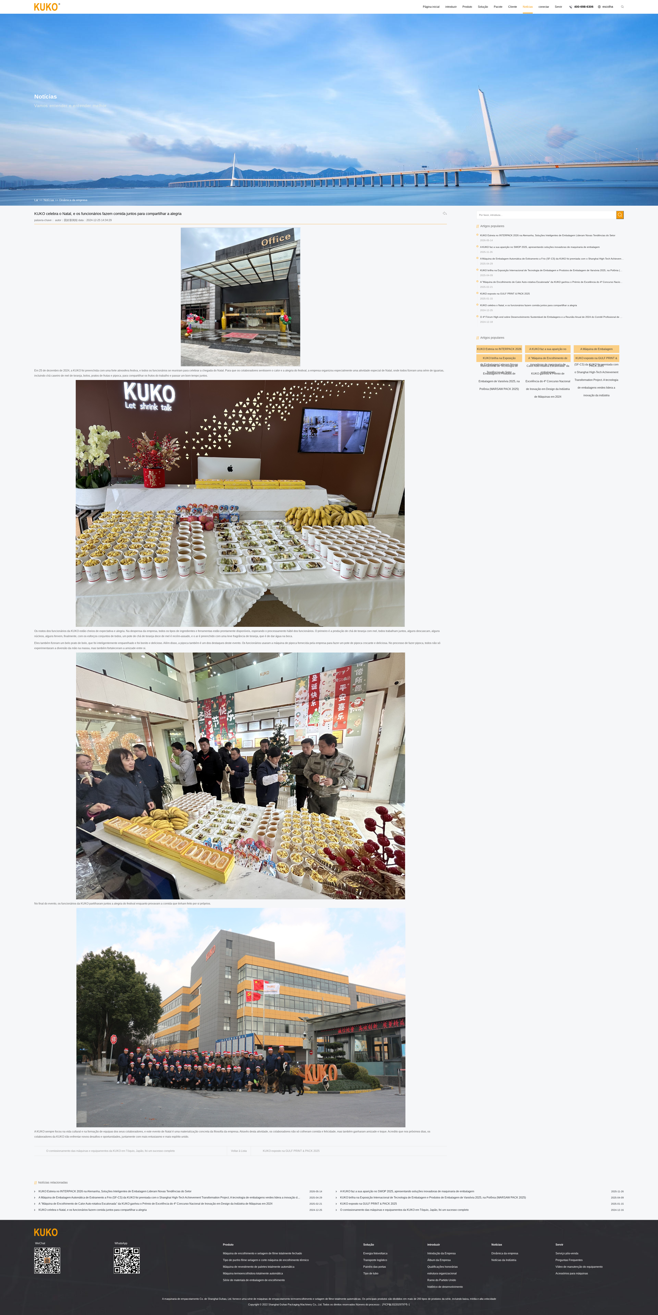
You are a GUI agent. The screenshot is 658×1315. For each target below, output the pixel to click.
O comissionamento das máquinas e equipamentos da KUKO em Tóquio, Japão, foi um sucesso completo (110, 1150)
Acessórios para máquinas (572, 1273)
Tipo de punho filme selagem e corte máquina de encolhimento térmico (266, 1260)
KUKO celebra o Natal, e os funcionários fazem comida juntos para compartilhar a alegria (180, 1209)
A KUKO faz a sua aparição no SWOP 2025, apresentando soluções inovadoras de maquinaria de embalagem (547, 350)
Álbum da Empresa (439, 1260)
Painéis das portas (374, 1266)
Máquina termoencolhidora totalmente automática (253, 1273)
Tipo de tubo (370, 1273)
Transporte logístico (375, 1260)
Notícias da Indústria (503, 1260)
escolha (607, 6)
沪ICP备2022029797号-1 (396, 1304)
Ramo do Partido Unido (441, 1280)
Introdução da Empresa (441, 1253)
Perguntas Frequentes (569, 1260)
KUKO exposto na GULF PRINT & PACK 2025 (291, 1150)
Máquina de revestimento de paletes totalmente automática (258, 1266)
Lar (36, 200)
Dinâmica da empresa (73, 200)
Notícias (49, 200)
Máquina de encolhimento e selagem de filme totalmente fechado (262, 1253)
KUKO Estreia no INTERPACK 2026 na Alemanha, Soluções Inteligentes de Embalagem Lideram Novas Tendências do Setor (499, 350)
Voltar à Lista (239, 1150)
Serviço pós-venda (567, 1253)
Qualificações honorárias (442, 1266)
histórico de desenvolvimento (445, 1286)
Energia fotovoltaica (375, 1253)
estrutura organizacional (442, 1273)
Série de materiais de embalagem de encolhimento (254, 1280)
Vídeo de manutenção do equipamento (579, 1266)
